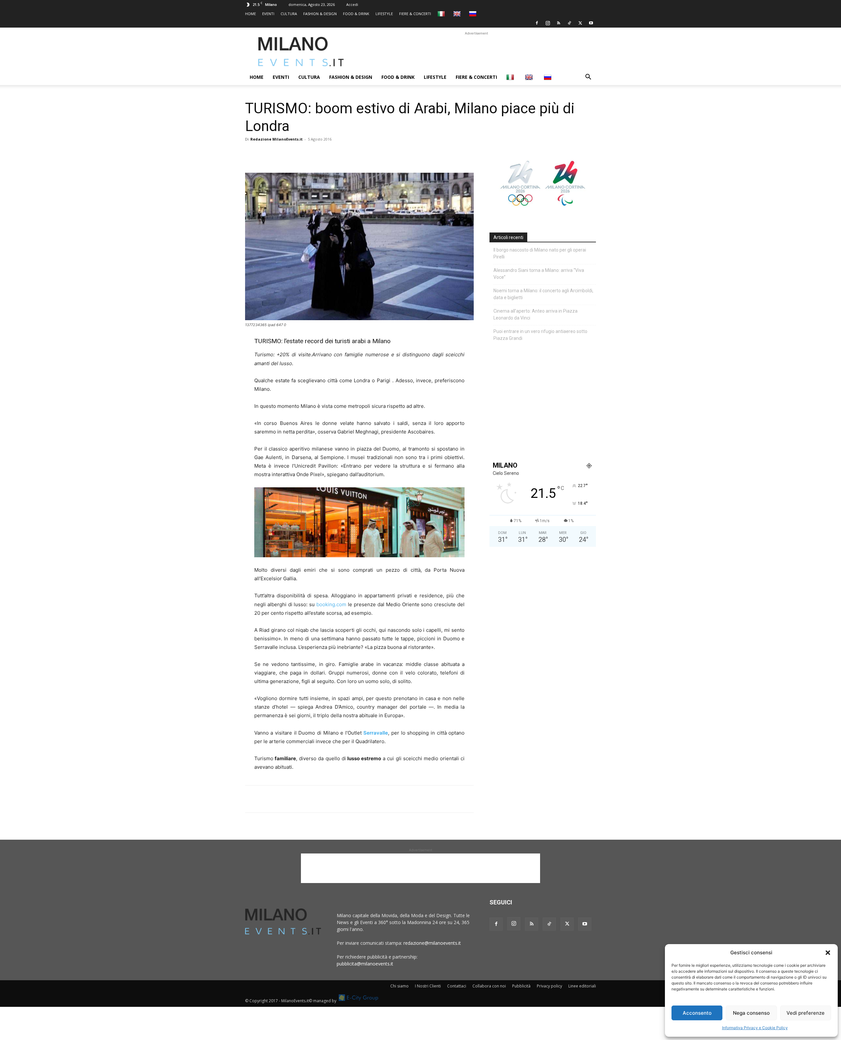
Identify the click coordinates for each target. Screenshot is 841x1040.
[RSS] (558, 23)
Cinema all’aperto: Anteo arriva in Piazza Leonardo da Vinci (535, 314)
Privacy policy (549, 986)
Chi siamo (399, 986)
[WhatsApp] (281, 154)
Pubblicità (521, 986)
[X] (580, 23)
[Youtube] (591, 23)
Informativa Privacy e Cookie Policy (755, 1027)
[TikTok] (569, 23)
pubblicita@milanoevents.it (365, 964)
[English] (458, 13)
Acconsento (697, 1013)
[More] (327, 154)
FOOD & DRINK (356, 13)
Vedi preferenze (805, 1013)
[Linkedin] (297, 154)
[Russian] (473, 13)
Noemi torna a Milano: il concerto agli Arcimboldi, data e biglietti (543, 294)
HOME (250, 13)
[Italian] (442, 13)
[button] (828, 952)
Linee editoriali (582, 986)
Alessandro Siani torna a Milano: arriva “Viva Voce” (538, 274)
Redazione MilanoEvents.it (276, 139)
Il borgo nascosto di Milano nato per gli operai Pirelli (539, 253)
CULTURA (289, 13)
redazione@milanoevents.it (432, 943)
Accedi (352, 4)
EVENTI (268, 13)
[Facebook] (537, 23)
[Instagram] (548, 23)
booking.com (331, 604)
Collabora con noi (489, 986)
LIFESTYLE (384, 13)
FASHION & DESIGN (320, 13)
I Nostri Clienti (428, 986)
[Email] (312, 154)
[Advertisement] (476, 51)
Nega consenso (751, 1013)
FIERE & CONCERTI (415, 13)
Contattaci (456, 986)
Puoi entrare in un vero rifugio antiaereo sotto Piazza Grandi (540, 335)
